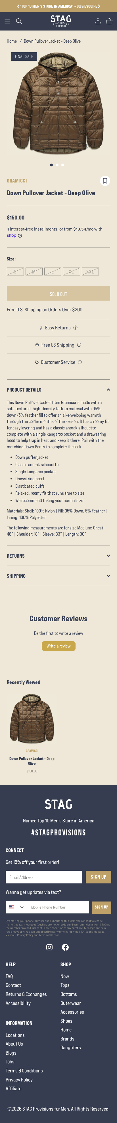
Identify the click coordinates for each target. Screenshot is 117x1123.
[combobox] (15, 907)
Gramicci (17, 180)
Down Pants (34, 446)
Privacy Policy (19, 1080)
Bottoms (68, 994)
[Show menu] (7, 21)
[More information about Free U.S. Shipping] (79, 344)
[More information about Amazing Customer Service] (80, 362)
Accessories (72, 1012)
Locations (15, 1035)
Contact (13, 985)
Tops (65, 985)
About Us (14, 1044)
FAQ (9, 976)
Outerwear (70, 1003)
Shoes (66, 1021)
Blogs (11, 1053)
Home (12, 41)
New (64, 976)
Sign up (101, 907)
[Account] (98, 21)
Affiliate (13, 1088)
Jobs (10, 1062)
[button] (99, 6)
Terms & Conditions (24, 1071)
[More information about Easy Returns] (75, 327)
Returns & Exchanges (26, 994)
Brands (67, 1039)
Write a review (59, 646)
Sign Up (98, 877)
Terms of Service (49, 935)
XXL (90, 272)
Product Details (24, 389)
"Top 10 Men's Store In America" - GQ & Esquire (58, 6)
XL (71, 272)
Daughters (70, 1047)
